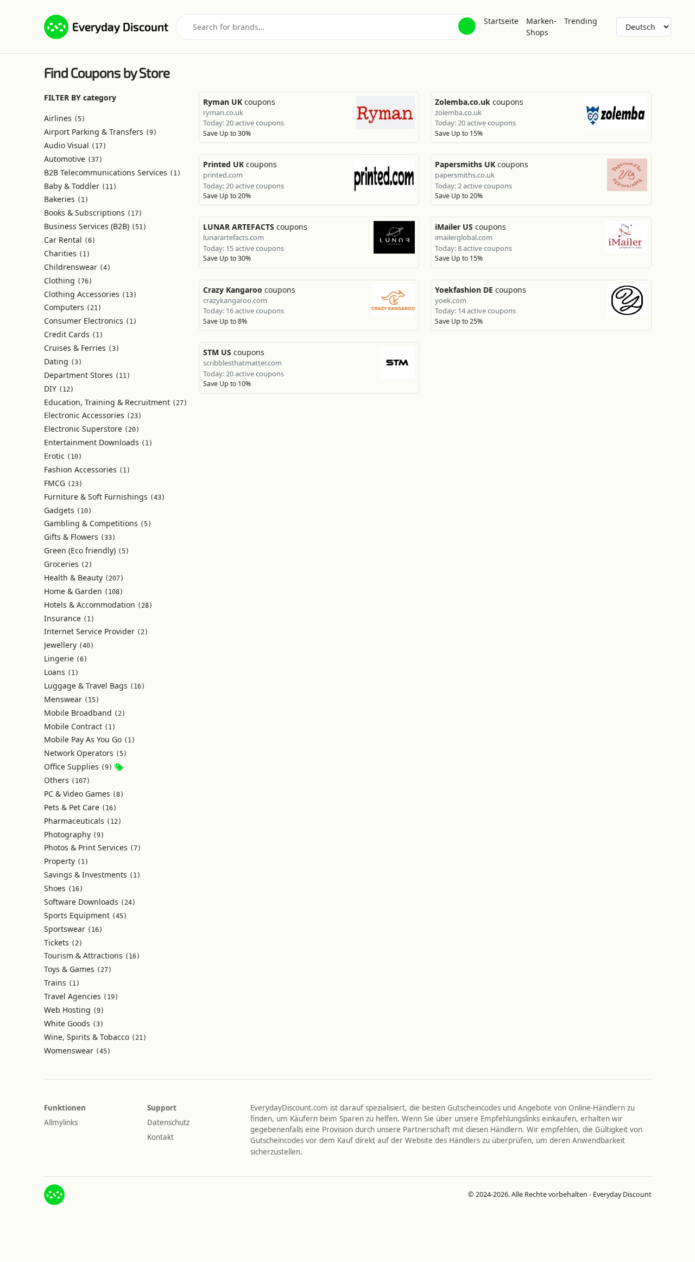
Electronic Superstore (92, 429)
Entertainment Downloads (98, 442)
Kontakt (160, 1137)
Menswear (71, 699)
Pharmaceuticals (83, 821)
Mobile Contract (80, 726)
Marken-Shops (541, 26)
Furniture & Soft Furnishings (104, 496)
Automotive (73, 159)
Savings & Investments (92, 874)
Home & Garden (83, 591)
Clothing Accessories (90, 294)
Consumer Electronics (90, 321)
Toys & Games (78, 969)
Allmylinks (61, 1122)
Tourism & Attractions (92, 955)
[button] (467, 26)
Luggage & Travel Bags (94, 685)
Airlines (64, 118)
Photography (74, 834)
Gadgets (68, 510)
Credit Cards (73, 334)
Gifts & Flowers (80, 537)
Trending (580, 21)
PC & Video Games (84, 793)
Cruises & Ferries (81, 348)
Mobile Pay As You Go (89, 739)
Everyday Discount (120, 26)
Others (67, 780)
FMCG (63, 483)
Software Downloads (90, 902)
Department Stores (87, 375)
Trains (62, 982)
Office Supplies (78, 766)
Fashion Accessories (87, 469)
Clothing (68, 280)
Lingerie (65, 658)
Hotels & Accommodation (98, 605)
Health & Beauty (84, 577)
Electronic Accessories (93, 415)
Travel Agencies (81, 996)
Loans (61, 672)
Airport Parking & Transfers (100, 132)
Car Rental (70, 240)
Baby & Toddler (80, 186)
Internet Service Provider (96, 631)
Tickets (63, 942)
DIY (59, 388)
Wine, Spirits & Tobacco (95, 1037)
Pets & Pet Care (80, 807)
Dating (63, 361)
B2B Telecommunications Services (112, 172)
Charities (67, 253)
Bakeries (66, 199)
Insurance (69, 618)
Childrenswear (77, 267)
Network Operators (85, 753)
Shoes (63, 888)
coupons (239, 102)
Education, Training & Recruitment (115, 402)
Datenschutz (168, 1122)
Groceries (68, 564)
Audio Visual (75, 145)
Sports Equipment (85, 915)
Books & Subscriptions (93, 212)
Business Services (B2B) (95, 226)
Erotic (63, 456)
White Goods (74, 1023)
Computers (73, 307)
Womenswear (77, 1050)
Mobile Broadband (84, 713)
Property (66, 861)
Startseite (501, 21)
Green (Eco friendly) (86, 550)
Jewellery (69, 645)
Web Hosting (74, 1010)
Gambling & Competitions (97, 523)
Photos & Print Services (92, 847)
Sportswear (73, 929)
